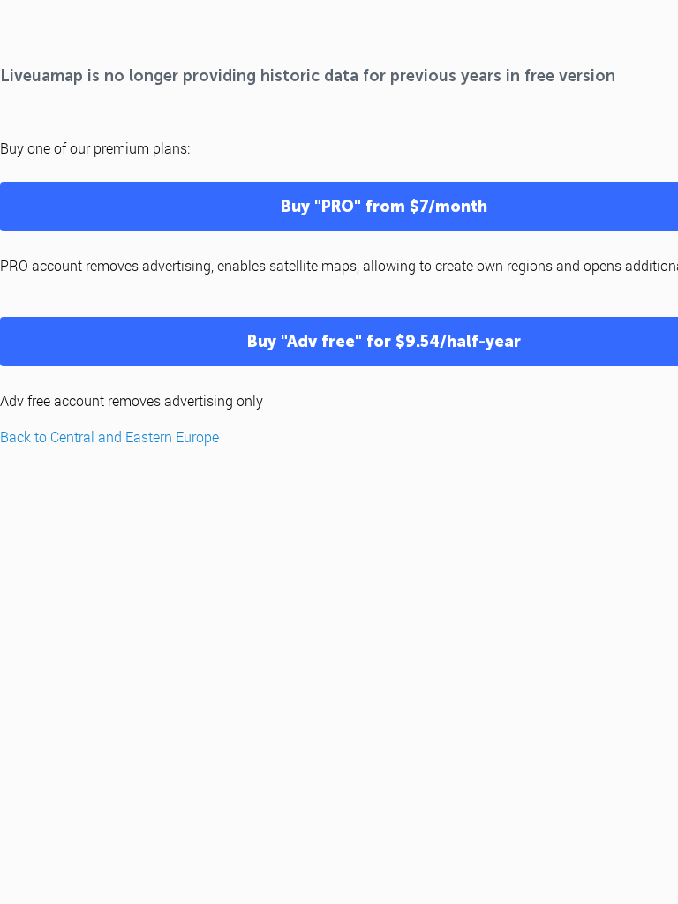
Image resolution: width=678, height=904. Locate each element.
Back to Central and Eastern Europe (109, 436)
